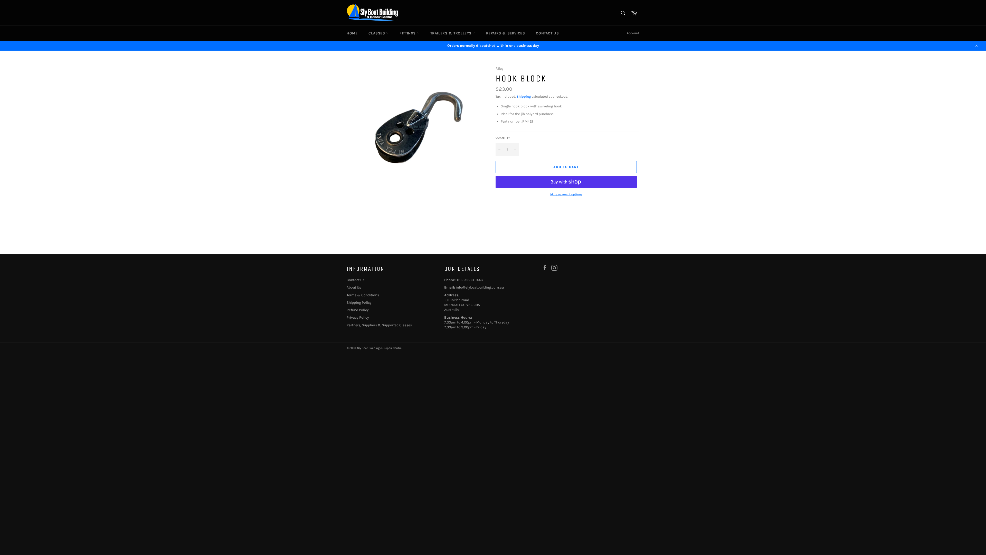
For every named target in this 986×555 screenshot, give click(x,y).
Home (352, 33)
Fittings (408, 33)
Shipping (524, 96)
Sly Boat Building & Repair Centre (379, 348)
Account (633, 33)
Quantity (503, 138)
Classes (377, 33)
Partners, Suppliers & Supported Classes (379, 325)
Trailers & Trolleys (451, 33)
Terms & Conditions (363, 295)
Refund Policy (358, 310)
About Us (354, 287)
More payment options (566, 194)
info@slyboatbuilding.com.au (480, 287)
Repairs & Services (505, 33)
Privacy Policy (358, 317)
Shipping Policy (359, 302)
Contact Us (547, 33)
